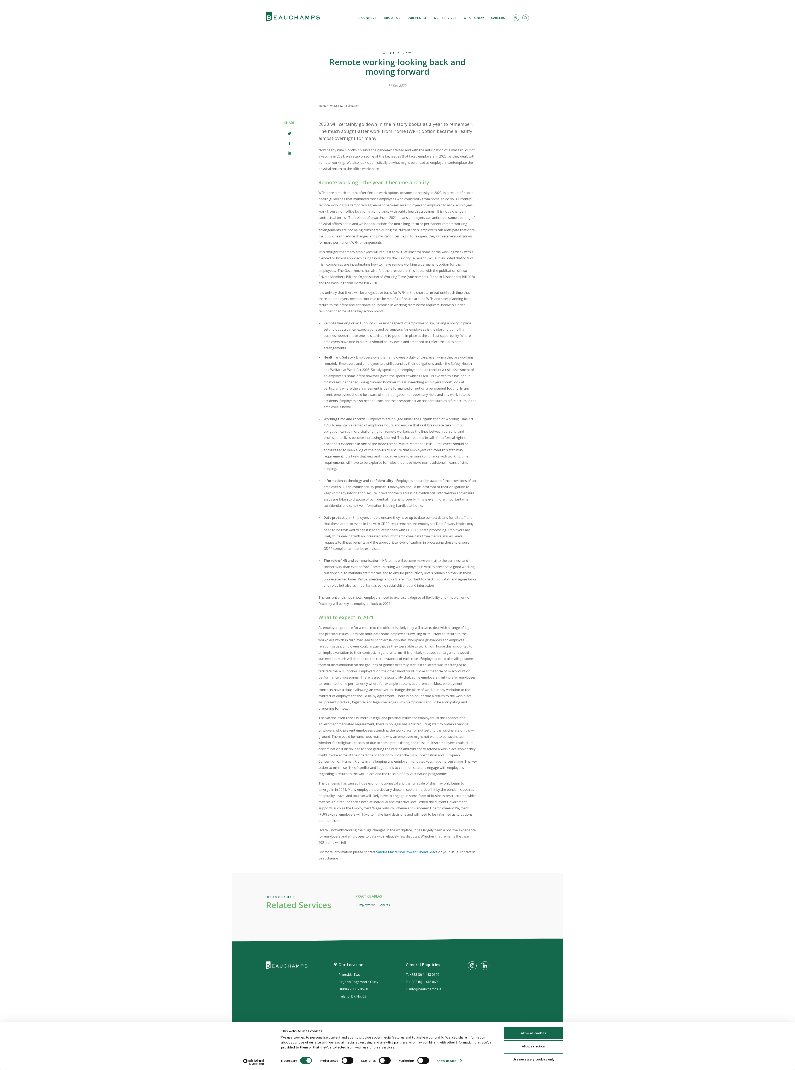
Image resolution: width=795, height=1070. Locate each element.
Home (322, 105)
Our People (417, 18)
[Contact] (516, 17)
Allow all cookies (533, 1033)
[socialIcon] (472, 965)
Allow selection (533, 1046)
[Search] (525, 17)
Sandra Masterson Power (396, 852)
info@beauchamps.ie (425, 989)
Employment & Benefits (374, 905)
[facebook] (289, 144)
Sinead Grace (427, 852)
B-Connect (367, 18)
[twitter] (289, 134)
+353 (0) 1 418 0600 (424, 974)
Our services (445, 18)
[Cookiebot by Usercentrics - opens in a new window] (254, 1062)
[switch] (347, 1060)
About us (392, 18)
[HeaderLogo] (293, 18)
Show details (446, 1061)
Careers (498, 18)
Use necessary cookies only (533, 1059)
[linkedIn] (289, 153)
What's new (474, 18)
